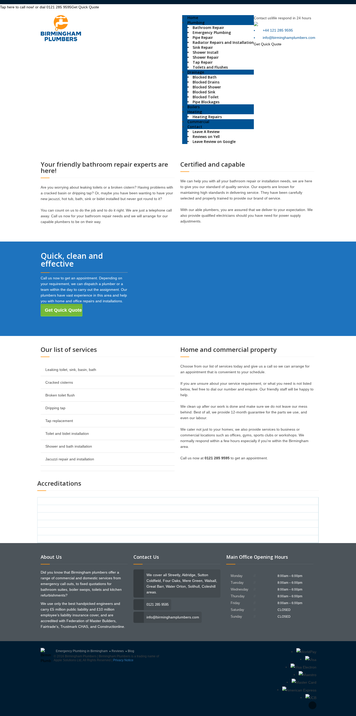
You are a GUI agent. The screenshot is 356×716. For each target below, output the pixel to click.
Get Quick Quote (85, 7)
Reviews (118, 651)
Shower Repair (206, 57)
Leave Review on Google (214, 141)
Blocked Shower (207, 87)
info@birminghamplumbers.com (289, 37)
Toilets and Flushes (210, 67)
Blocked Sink (204, 91)
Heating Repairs (207, 116)
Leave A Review (206, 131)
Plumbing (196, 22)
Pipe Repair (203, 37)
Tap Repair (203, 62)
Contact (194, 126)
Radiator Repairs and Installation (223, 42)
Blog (131, 651)
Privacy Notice (123, 660)
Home (192, 17)
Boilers (193, 106)
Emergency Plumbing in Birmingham (82, 651)
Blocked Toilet (206, 96)
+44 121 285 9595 (278, 30)
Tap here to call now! (35, 7)
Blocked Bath (205, 77)
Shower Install (205, 52)
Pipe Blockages (206, 101)
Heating (194, 111)
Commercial (198, 121)
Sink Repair (203, 47)
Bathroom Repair (208, 27)
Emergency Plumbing (212, 32)
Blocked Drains (206, 82)
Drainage (195, 72)
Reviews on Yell (206, 136)
